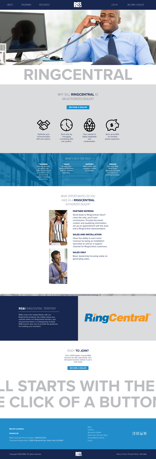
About (10, 5)
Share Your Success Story (98, 435)
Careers (91, 430)
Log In (114, 5)
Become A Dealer (78, 368)
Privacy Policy (133, 454)
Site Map (143, 454)
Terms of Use (121, 454)
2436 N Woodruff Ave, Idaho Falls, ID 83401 (46, 440)
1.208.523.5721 (40, 438)
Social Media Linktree (96, 438)
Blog (89, 427)
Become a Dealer (135, 5)
